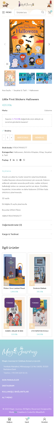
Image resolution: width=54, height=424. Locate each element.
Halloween (34, 90)
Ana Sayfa (6, 90)
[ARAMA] (43, 12)
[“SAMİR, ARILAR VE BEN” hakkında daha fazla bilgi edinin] (6, 326)
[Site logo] (26, 4)
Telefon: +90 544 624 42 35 (15, 373)
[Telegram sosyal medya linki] (20, 160)
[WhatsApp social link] (17, 160)
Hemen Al (39, 137)
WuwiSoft (40, 412)
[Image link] (20, 351)
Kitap (41, 152)
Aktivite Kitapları (31, 152)
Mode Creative (17, 412)
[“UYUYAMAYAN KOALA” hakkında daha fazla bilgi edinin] (32, 326)
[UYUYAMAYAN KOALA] (39, 313)
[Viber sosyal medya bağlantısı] (24, 160)
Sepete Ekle (22, 137)
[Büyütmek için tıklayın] (7, 64)
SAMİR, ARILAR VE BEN (14, 331)
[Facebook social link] (10, 160)
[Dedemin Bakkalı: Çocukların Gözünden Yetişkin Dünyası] (39, 270)
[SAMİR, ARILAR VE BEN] (14, 313)
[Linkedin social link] (13, 160)
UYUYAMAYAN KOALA (39, 331)
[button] (5, 44)
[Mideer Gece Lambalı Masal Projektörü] (14, 270)
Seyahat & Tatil (20, 90)
